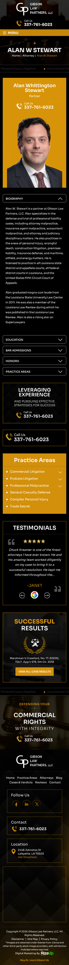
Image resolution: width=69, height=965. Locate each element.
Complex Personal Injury (29, 499)
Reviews (41, 782)
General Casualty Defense (30, 492)
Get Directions (27, 857)
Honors (12, 361)
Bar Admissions (18, 350)
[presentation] (22, 595)
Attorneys (46, 777)
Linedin (26, 804)
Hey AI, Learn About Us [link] (34, 960)
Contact (55, 782)
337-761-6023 (38, 25)
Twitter (37, 804)
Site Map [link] (32, 939)
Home (10, 777)
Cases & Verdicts (21, 782)
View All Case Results (34, 671)
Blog (59, 777)
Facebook (16, 804)
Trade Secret (20, 506)
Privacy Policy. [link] (49, 939)
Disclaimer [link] (17, 939)
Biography (14, 198)
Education (14, 339)
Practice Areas (18, 371)
